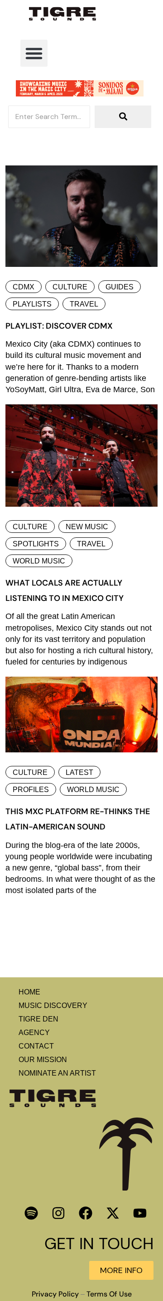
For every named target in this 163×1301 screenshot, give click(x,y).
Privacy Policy (55, 1294)
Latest (79, 772)
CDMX (23, 287)
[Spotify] (31, 1213)
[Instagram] (58, 1213)
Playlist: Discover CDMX (59, 326)
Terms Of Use (109, 1294)
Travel (84, 304)
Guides (119, 287)
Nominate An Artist (57, 1073)
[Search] (123, 116)
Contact (36, 1046)
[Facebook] (85, 1213)
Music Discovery (53, 1005)
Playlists (32, 304)
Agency (34, 1032)
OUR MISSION (43, 1059)
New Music (87, 527)
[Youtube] (139, 1213)
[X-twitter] (112, 1213)
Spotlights (36, 544)
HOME (29, 992)
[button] (34, 53)
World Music (39, 561)
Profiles (31, 789)
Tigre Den (38, 1019)
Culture (70, 287)
